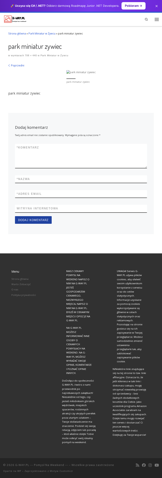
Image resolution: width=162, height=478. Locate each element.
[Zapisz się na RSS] (137, 465)
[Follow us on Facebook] (144, 465)
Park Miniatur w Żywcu (41, 33)
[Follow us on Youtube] (157, 465)
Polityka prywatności (23, 295)
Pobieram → (133, 5)
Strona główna (17, 33)
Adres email (29, 193)
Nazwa (23, 179)
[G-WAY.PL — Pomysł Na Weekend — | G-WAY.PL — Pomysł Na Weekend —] (15, 18)
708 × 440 (30, 55)
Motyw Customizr (61, 471)
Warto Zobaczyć (21, 284)
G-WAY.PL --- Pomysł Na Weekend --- (41, 465)
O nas (14, 289)
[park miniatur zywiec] (81, 72)
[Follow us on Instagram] (150, 465)
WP (19, 471)
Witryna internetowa (37, 208)
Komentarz (28, 147)
